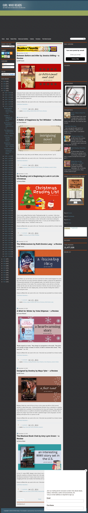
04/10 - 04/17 (8, 224)
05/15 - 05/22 (8, 213)
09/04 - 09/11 (8, 176)
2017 (4, 268)
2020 (4, 261)
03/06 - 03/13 (8, 235)
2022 (4, 90)
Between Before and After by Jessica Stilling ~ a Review (38, 57)
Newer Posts (20, 499)
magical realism (30, 302)
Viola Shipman (47, 361)
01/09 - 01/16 (8, 254)
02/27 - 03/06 (8, 238)
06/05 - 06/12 (8, 206)
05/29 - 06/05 (8, 208)
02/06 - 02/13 (8, 245)
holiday (30, 361)
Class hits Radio (38, 510)
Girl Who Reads (12, 5)
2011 (4, 281)
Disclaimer (38, 39)
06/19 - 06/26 (8, 201)
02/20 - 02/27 (8, 240)
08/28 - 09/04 (8, 179)
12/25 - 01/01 (8, 92)
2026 (4, 81)
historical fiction (26, 167)
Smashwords (71, 216)
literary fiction (34, 111)
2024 (4, 86)
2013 (4, 277)
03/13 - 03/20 (8, 233)
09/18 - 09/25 (8, 172)
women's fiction (52, 167)
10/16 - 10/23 (8, 163)
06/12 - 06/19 (8, 204)
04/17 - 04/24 (8, 222)
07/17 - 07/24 (8, 192)
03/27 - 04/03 (8, 229)
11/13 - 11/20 (8, 106)
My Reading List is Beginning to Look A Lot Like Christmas (38, 177)
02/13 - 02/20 (8, 242)
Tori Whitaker (46, 167)
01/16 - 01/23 (8, 251)
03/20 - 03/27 (8, 231)
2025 (4, 83)
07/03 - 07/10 (8, 197)
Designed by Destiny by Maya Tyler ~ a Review (37, 371)
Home (3, 39)
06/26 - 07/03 (8, 199)
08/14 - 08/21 (8, 183)
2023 (4, 88)
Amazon (70, 213)
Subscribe (75, 59)
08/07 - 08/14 (8, 185)
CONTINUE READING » (22, 104)
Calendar (32, 39)
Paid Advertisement (46, 39)
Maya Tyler (25, 427)
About (7, 39)
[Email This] (31, 109)
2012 (4, 279)
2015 (4, 272)
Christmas (25, 235)
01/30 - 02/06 (8, 247)
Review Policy (13, 39)
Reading (37, 235)
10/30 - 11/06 (8, 158)
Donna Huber (31, 235)
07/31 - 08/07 (8, 188)
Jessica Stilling (26, 111)
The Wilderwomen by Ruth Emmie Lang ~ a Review (39, 244)
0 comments (24, 108)
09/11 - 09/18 (8, 174)
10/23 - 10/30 (8, 160)
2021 (4, 259)
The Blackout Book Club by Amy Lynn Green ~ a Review (38, 437)
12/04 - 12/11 (8, 99)
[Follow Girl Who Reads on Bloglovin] (8, 75)
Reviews (45, 111)
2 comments (24, 425)
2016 (4, 270)
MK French (39, 111)
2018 (4, 265)
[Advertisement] (44, 24)
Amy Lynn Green (27, 491)
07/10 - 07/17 (8, 195)
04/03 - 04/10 (8, 226)
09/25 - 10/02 (8, 170)
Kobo (69, 219)
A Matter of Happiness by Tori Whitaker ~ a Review (39, 120)
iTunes (69, 223)
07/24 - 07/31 (8, 190)
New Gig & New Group (70, 126)
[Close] (86, 470)
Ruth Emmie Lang (49, 302)
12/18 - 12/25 (8, 95)
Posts (5, 64)
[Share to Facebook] (36, 109)
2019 (4, 263)
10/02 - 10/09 (8, 167)
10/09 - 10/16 (8, 165)
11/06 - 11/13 (8, 156)
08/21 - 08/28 (8, 181)
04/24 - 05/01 (8, 220)
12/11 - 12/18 (8, 97)
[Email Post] (29, 108)
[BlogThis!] (33, 109)
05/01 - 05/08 (8, 217)
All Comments (7, 67)
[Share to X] (34, 109)
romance (41, 427)
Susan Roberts (38, 167)
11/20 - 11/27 (8, 104)
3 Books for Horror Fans (77, 136)
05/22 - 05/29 (8, 210)
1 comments (24, 165)
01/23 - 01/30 (8, 249)
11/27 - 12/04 (8, 101)
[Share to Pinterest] (37, 109)
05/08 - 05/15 (8, 215)
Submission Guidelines (23, 39)
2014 (4, 275)
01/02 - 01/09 (8, 256)
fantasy (24, 302)
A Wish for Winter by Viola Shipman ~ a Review (38, 311)
